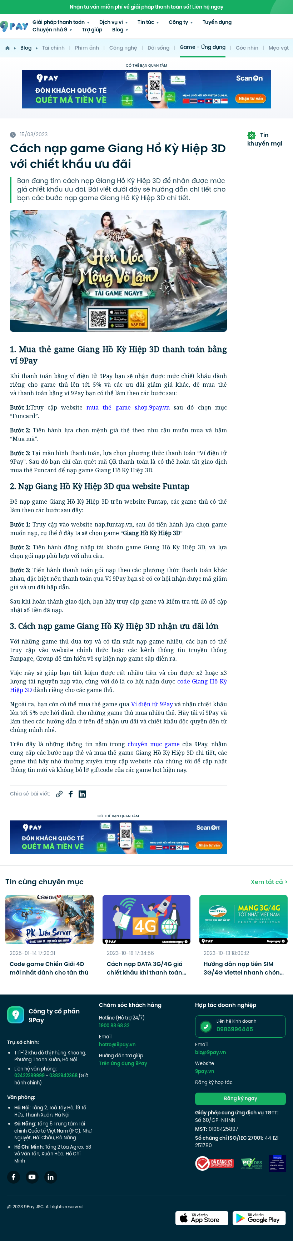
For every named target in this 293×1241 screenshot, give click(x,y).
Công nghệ (123, 48)
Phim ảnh (87, 48)
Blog (118, 30)
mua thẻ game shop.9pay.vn (128, 407)
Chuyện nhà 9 (50, 30)
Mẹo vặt (279, 48)
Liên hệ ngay (207, 7)
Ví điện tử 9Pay (152, 704)
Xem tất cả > (269, 882)
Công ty (179, 22)
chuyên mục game (154, 744)
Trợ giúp (92, 30)
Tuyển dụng (217, 22)
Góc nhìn (247, 48)
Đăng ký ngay (240, 1099)
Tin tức (146, 22)
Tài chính (53, 48)
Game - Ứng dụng (202, 47)
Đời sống (158, 48)
